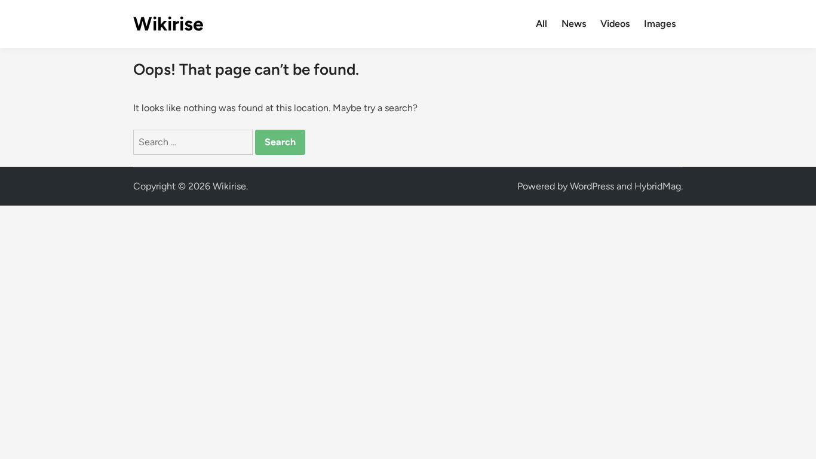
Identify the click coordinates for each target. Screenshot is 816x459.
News (574, 23)
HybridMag (657, 186)
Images (660, 23)
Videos (615, 23)
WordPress (592, 186)
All (541, 23)
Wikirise (168, 24)
